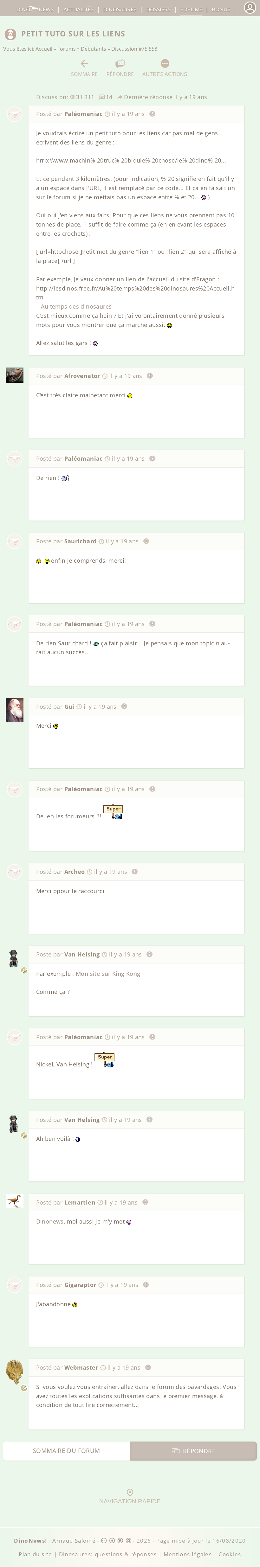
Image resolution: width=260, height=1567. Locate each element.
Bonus (221, 9)
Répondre (120, 74)
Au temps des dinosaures (76, 306)
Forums (66, 48)
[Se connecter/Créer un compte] (249, 13)
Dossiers (158, 9)
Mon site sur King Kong (108, 973)
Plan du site (35, 1554)
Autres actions (164, 74)
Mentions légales (188, 1554)
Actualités (78, 9)
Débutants (93, 48)
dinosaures (119, 9)
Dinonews (50, 1221)
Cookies (229, 1554)
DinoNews (35, 9)
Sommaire (84, 74)
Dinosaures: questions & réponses (108, 1554)
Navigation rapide (130, 1501)
